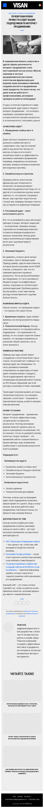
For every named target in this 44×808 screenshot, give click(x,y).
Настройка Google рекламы (18, 554)
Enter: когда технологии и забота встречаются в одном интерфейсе (22, 738)
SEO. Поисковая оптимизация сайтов (23, 541)
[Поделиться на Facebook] (20, 603)
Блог (14, 796)
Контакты (27, 796)
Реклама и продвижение (26, 13)
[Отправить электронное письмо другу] (28, 603)
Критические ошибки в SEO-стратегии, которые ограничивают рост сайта (22, 705)
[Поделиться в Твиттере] (24, 603)
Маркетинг (13, 13)
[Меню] (5, 5)
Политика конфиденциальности (16, 799)
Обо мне (20, 796)
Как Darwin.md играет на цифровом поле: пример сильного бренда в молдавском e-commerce (22, 771)
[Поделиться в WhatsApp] (16, 603)
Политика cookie (34, 799)
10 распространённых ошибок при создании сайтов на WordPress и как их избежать (22, 566)
